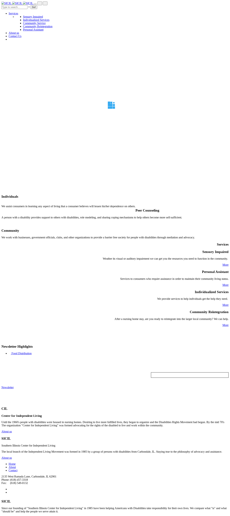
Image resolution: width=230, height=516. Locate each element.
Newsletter (7, 387)
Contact (13, 470)
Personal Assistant (33, 29)
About (12, 467)
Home (12, 463)
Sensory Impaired (33, 16)
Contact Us (15, 36)
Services (13, 13)
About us (14, 32)
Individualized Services (36, 19)
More (225, 264)
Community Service (34, 23)
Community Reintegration (37, 26)
